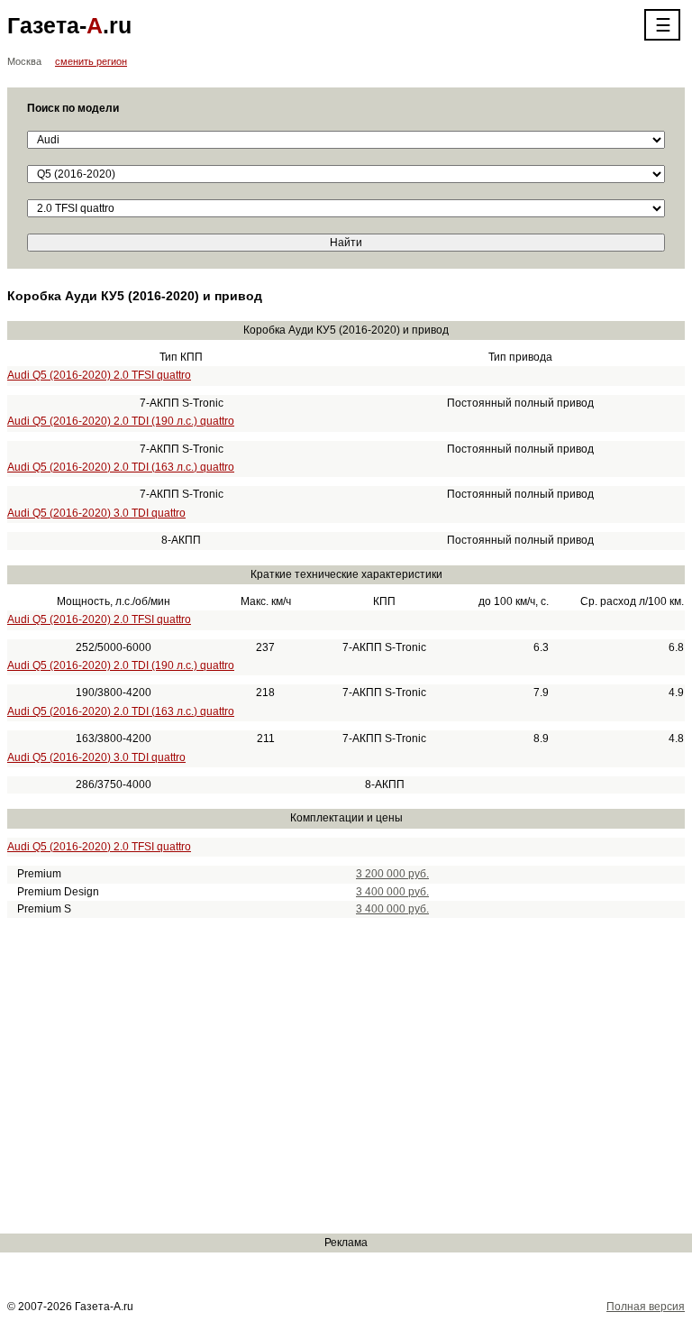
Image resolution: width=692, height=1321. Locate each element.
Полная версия (645, 1306)
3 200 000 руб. (392, 873)
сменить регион (91, 61)
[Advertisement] (346, 1075)
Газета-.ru (69, 25)
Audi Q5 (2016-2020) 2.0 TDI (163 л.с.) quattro (120, 467)
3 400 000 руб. (392, 891)
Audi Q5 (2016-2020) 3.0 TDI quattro (96, 513)
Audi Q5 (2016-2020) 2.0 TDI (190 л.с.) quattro (120, 421)
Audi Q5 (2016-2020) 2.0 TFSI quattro (99, 375)
